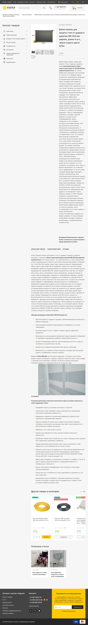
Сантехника (9, 31)
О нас (14, 2)
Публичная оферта (8, 613)
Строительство (10, 46)
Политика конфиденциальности (12, 610)
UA (78, 2)
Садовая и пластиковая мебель (15, 38)
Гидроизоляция (10, 62)
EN (83, 2)
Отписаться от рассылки (54, 2)
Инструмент (10, 49)
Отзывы (66, 249)
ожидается (63, 537)
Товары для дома (11, 35)
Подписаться (77, 607)
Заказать (46, 537)
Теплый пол (9, 58)
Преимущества (7, 602)
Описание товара (38, 249)
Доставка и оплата (23, 2)
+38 (35, 597)
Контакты (32, 2)
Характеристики (54, 249)
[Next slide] (84, 491)
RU (72, 2)
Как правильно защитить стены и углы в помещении (57, 574)
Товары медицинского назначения (13, 54)
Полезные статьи (41, 2)
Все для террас (11, 42)
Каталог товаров (7, 2)
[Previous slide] (81, 491)
